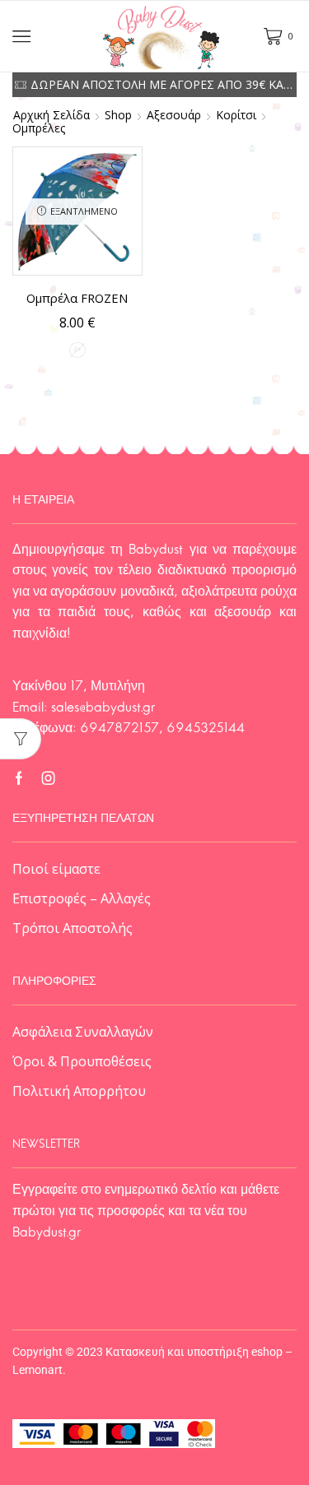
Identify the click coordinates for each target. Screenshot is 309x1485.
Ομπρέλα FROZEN (77, 298)
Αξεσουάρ (174, 115)
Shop (118, 115)
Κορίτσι (236, 115)
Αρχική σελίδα (51, 115)
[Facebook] (19, 778)
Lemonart (37, 1369)
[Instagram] (48, 778)
